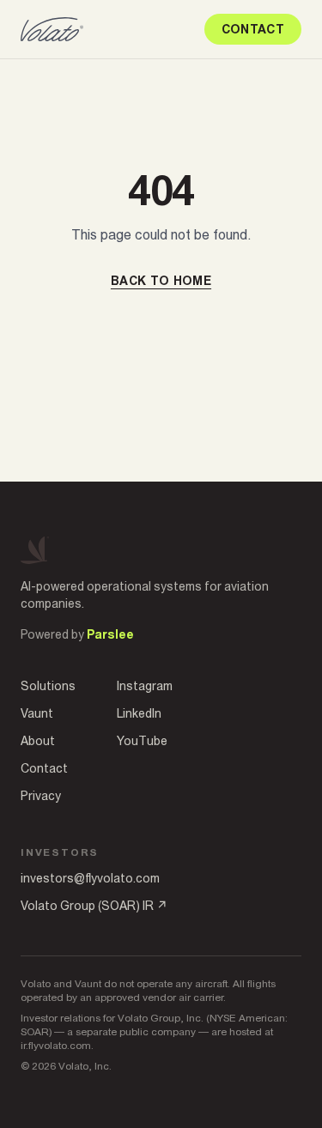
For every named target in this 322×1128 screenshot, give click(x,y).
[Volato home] (52, 29)
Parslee (110, 634)
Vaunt (37, 713)
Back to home (161, 281)
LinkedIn (139, 713)
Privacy (41, 796)
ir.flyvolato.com (56, 1046)
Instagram (145, 686)
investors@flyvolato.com (90, 878)
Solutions (48, 686)
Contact (253, 29)
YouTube (142, 741)
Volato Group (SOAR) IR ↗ (94, 906)
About (38, 741)
